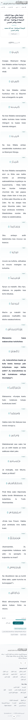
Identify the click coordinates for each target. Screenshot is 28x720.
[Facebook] (25, 663)
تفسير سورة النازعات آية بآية (20, 628)
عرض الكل (8, 623)
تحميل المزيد (17, 623)
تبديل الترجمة (14, 34)
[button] (17, 7)
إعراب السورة (23, 634)
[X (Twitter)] (21, 663)
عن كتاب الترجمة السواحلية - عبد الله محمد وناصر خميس (14, 631)
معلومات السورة (14, 634)
